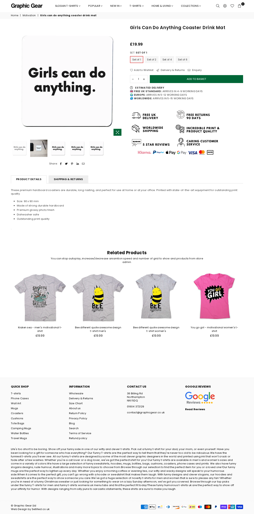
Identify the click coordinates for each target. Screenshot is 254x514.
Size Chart (76, 403)
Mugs (14, 408)
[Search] (217, 6)
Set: (138, 52)
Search (74, 428)
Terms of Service (80, 433)
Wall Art (16, 403)
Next (120, 81)
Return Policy (77, 413)
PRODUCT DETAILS (28, 179)
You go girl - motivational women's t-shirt (214, 329)
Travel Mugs (19, 438)
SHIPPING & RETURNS (68, 179)
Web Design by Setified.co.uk (30, 509)
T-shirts (136, 6)
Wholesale (76, 393)
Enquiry (196, 70)
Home (14, 15)
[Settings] (225, 6)
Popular (94, 6)
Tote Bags (17, 423)
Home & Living (161, 6)
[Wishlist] (232, 6)
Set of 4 (167, 59)
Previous (14, 81)
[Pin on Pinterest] (72, 163)
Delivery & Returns (172, 70)
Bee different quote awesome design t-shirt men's (98, 329)
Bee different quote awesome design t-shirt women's (156, 329)
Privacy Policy (78, 418)
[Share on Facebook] (60, 163)
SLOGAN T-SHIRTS (67, 6)
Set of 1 (136, 59)
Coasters (17, 413)
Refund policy (78, 438)
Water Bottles (20, 433)
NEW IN (115, 6)
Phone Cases (20, 398)
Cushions (17, 418)
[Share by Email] (83, 163)
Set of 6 (182, 59)
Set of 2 (151, 59)
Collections (190, 6)
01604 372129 (135, 406)
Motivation (29, 15)
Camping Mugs (21, 428)
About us (75, 408)
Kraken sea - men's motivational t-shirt (40, 329)
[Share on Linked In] (77, 163)
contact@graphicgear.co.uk (146, 412)
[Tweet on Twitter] (66, 163)
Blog (72, 423)
